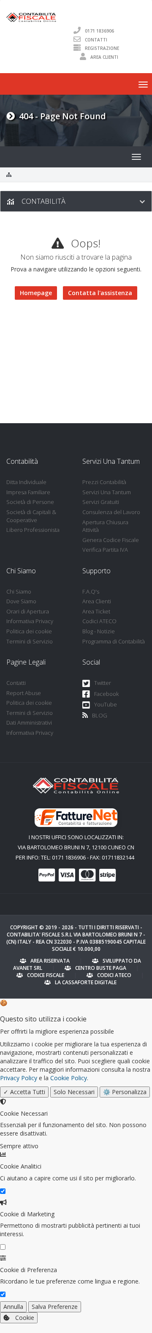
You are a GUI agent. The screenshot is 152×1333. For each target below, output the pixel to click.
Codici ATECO (99, 621)
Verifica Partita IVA (105, 549)
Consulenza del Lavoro (111, 512)
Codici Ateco (114, 975)
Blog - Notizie (98, 631)
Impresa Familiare (28, 492)
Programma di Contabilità (113, 641)
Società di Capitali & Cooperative (31, 516)
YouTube (105, 704)
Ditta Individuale (26, 482)
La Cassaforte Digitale (86, 982)
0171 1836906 (99, 30)
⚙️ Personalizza (125, 1092)
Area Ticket (96, 611)
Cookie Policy (68, 1078)
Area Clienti (104, 57)
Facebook (106, 694)
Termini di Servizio (29, 641)
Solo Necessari (74, 1092)
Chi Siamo (18, 591)
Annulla (13, 1307)
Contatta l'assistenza (100, 293)
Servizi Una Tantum (106, 492)
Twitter (102, 683)
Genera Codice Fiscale (110, 540)
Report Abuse (23, 693)
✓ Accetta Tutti (24, 1092)
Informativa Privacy (29, 621)
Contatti (96, 39)
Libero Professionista (33, 530)
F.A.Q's (90, 591)
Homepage (36, 293)
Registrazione (102, 48)
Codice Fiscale (45, 975)
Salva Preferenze (55, 1307)
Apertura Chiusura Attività (105, 526)
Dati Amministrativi (29, 722)
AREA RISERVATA (50, 960)
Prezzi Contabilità (104, 482)
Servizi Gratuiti (100, 502)
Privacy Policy (18, 1078)
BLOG (99, 715)
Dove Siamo (21, 601)
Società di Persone (30, 502)
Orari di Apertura (27, 611)
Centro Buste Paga (100, 968)
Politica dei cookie (29, 631)
